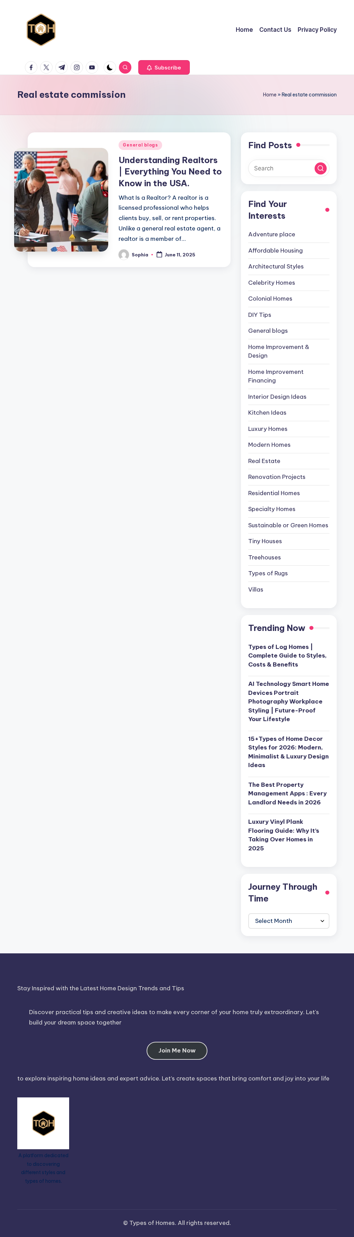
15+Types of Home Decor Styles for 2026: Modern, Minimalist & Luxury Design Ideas (288, 752)
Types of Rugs (268, 573)
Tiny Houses (265, 541)
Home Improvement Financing (276, 376)
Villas (255, 589)
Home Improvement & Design (278, 351)
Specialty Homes (272, 509)
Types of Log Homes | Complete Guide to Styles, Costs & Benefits (287, 655)
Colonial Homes (270, 298)
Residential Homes (274, 493)
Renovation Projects (277, 477)
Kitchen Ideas (267, 412)
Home (270, 95)
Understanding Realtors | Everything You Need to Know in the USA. (170, 171)
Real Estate (264, 461)
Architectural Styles (276, 266)
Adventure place (271, 234)
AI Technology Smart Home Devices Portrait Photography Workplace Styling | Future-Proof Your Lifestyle (288, 701)
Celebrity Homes (271, 282)
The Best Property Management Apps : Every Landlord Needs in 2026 (287, 793)
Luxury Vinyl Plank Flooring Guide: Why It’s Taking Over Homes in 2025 (283, 835)
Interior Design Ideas (277, 396)
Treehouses (264, 557)
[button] (164, 67)
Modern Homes (269, 444)
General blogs (140, 145)
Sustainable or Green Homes (288, 525)
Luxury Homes (268, 429)
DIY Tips (259, 315)
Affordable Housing (275, 250)
